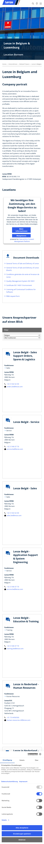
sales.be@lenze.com (13, 515)
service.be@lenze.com (14, 449)
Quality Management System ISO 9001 (20, 281)
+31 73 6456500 (12, 717)
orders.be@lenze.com (14, 386)
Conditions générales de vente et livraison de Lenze (22, 275)
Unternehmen (12, 64)
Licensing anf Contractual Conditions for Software (21, 290)
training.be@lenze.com (14, 648)
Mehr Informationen (21, 230)
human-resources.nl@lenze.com (18, 720)
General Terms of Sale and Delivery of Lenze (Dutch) (22, 269)
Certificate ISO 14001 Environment (19, 285)
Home (4, 64)
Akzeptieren (21, 236)
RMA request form (13, 296)
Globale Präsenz (24, 64)
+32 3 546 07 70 (12, 446)
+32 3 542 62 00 (12, 384)
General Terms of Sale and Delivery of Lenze (22, 263)
